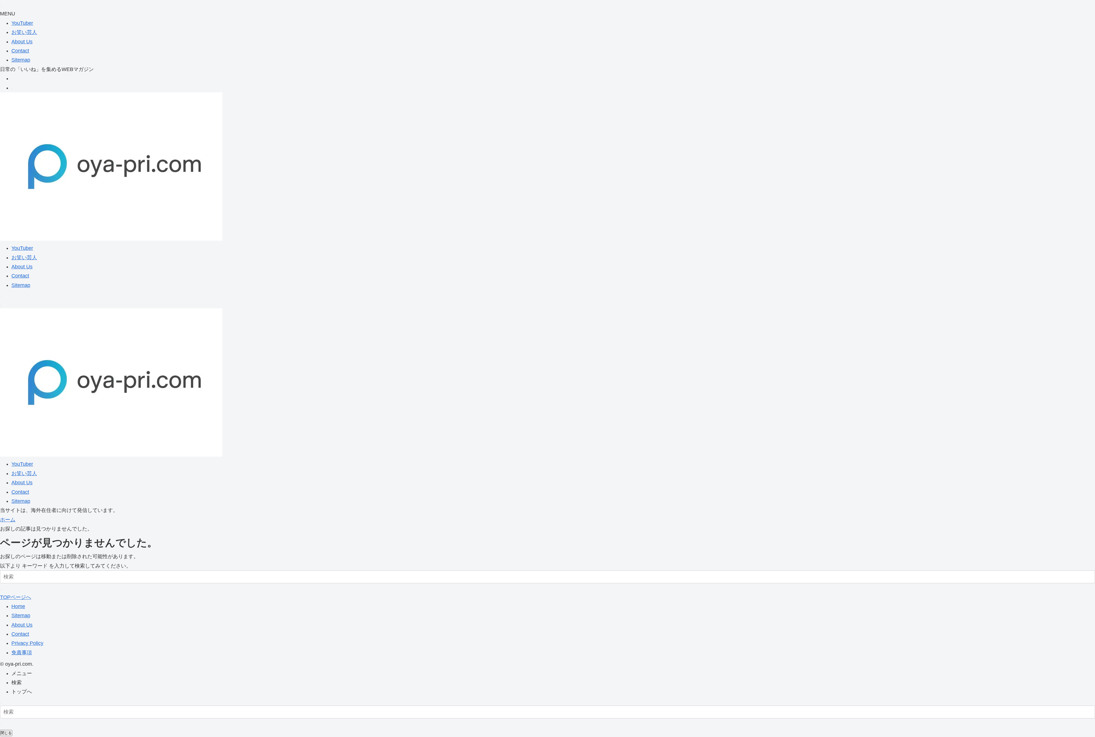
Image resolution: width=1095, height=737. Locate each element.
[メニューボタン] (0, 305)
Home (18, 606)
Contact (20, 51)
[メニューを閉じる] (0, 6)
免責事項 (21, 652)
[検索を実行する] (0, 589)
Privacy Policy (27, 643)
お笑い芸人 (24, 32)
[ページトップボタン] (0, 702)
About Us (22, 41)
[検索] (12, 89)
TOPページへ (15, 597)
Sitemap (20, 60)
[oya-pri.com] (111, 239)
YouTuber (22, 23)
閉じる (6, 733)
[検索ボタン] (0, 296)
